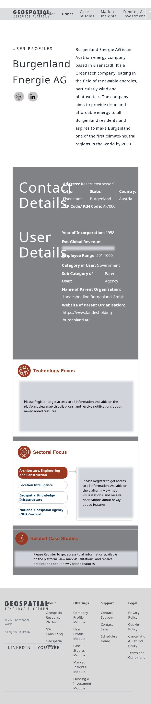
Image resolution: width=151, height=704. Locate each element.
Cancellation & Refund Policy (137, 641)
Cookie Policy (133, 626)
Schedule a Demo (109, 638)
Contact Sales (107, 626)
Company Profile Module (80, 617)
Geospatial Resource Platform (54, 617)
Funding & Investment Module (82, 683)
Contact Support (107, 615)
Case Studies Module (79, 650)
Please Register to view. (81, 248)
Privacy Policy (133, 615)
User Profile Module (79, 634)
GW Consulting (54, 631)
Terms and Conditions (136, 655)
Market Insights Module (79, 667)
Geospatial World (54, 643)
